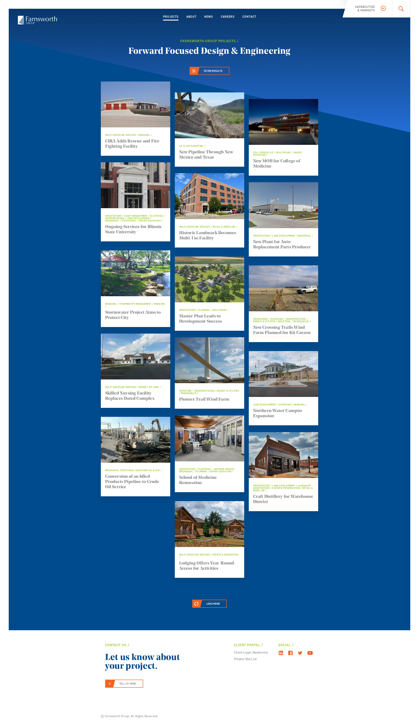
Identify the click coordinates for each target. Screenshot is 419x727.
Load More (213, 604)
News (208, 17)
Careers (228, 17)
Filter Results (213, 71)
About (191, 17)
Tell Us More (127, 683)
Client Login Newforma (251, 652)
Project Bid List (245, 659)
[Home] (37, 20)
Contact (249, 17)
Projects (171, 17)
